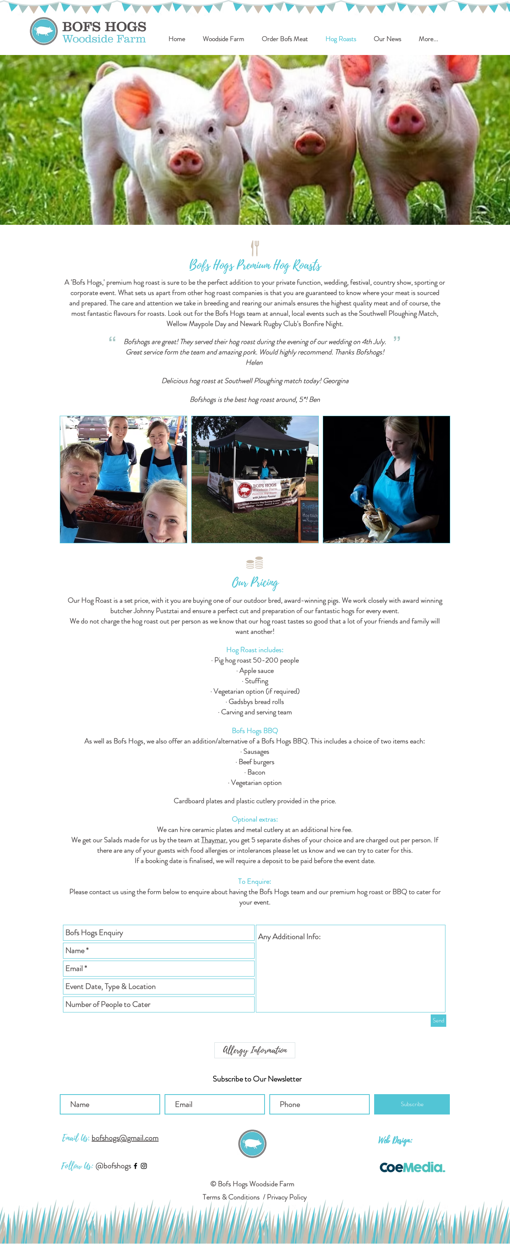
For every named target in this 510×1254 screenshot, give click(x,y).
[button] (285, 38)
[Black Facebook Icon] (135, 1166)
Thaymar (213, 840)
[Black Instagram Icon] (144, 1166)
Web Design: (395, 1140)
